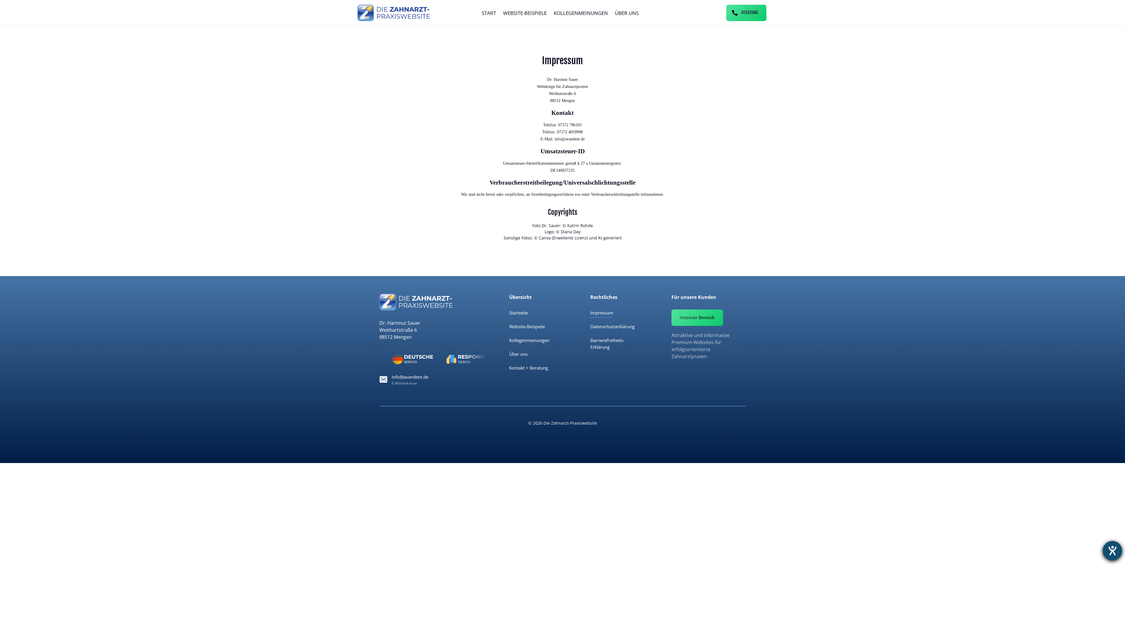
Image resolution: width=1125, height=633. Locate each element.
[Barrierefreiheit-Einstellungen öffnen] (1112, 550)
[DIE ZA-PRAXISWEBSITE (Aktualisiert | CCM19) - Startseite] (394, 13)
